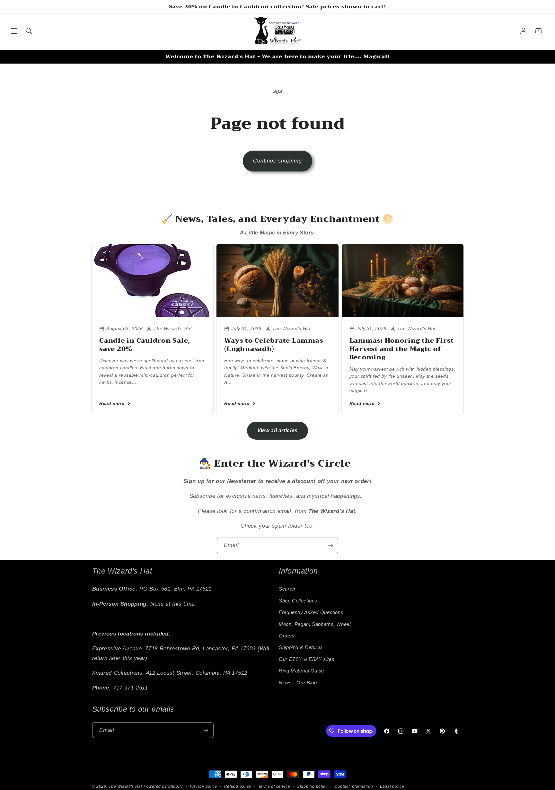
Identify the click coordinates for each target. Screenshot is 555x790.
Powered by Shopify (163, 786)
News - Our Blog (298, 682)
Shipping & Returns (301, 647)
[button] (14, 31)
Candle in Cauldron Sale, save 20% (144, 345)
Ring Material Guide (301, 670)
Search (287, 589)
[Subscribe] (330, 545)
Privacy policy (203, 786)
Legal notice (392, 786)
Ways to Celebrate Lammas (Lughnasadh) (273, 345)
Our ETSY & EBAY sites (306, 659)
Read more (112, 403)
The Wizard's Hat (125, 786)
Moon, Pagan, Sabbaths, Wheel (315, 624)
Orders (287, 635)
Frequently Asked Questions (311, 612)
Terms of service (274, 786)
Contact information (353, 786)
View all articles (277, 430)
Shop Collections (298, 600)
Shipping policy (312, 786)
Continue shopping (277, 160)
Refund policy (237, 786)
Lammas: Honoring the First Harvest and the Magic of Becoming (401, 349)
